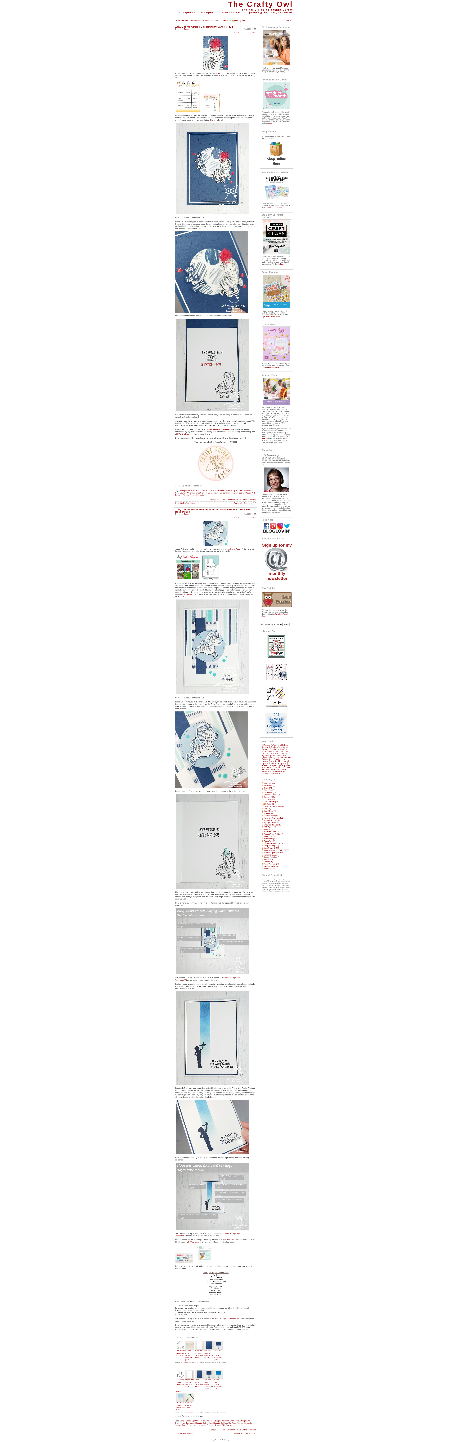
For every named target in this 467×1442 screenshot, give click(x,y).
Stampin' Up (185, 491)
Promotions (283, 753)
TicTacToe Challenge (225, 493)
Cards (211, 500)
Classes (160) (269, 797)
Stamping (252, 500)
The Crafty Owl (260, 4)
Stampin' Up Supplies (234, 491)
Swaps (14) (268, 859)
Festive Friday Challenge (219, 429)
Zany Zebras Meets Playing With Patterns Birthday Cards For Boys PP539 (212, 510)
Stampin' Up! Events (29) (273, 853)
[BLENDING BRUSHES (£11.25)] (189, 1394)
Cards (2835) (269, 790)
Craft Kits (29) (269, 799)
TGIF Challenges (192, 1242)
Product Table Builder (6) (273, 834)
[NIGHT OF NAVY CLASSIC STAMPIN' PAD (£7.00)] (218, 1342)
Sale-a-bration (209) (274, 843)
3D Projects (266, 745)
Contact (214, 21)
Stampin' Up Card (198, 491)
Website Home (182, 21)
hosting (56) (268, 813)
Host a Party (273, 753)
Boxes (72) (268, 788)
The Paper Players (234, 549)
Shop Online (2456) (271, 848)
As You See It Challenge (279, 745)
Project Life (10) (270, 836)
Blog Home (195, 21)
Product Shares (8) (271, 832)
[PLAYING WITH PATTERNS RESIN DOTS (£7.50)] (189, 1342)
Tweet (253, 33)
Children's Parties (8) (272, 795)
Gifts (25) (267, 809)
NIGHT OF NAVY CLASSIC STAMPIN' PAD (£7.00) (218, 1355)
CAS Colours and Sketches (278, 747)
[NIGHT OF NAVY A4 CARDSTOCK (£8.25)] (209, 1342)
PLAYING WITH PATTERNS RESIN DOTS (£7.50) (189, 1355)
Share (236, 33)
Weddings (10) (269, 869)
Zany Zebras (239, 493)
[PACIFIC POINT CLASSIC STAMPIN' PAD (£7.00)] (218, 1371)
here (213, 120)
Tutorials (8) (268, 862)
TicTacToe (219, 73)
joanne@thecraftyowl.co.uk (271, 12)
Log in (288, 21)
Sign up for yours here (270, 317)
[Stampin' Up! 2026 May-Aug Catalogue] (276, 65)
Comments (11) (250, 503)
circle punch (274, 749)
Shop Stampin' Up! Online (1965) (277, 850)
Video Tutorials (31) (271, 864)
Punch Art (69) (269, 841)
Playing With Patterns (223, 1425)
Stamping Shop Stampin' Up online (215, 1421)
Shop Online (220, 500)
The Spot (230, 1240)
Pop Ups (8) (268, 829)
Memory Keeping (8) (272, 820)
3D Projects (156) (271, 783)
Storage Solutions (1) (272, 857)
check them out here (274, 207)
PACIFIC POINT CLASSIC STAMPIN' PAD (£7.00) (218, 1384)
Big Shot (265, 747)
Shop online (248, 491)
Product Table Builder (189, 1362)
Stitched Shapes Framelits (193, 495)
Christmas (265, 749)
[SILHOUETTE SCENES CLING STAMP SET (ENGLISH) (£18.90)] (180, 1371)
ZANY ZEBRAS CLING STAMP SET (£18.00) (180, 1353)
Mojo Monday (186, 594)
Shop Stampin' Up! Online (206, 493)
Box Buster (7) (269, 786)
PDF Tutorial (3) (270, 827)
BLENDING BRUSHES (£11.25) (188, 1405)
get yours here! (273, 367)
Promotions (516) (270, 839)
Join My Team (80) (271, 816)
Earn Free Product (273, 751)
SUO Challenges (184, 434)
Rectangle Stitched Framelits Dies (274, 755)
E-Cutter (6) (269, 804)
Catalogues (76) (270, 793)
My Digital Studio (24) (272, 823)
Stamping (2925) (270, 855)
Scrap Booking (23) (271, 846)
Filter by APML (240, 21)
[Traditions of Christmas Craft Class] (276, 253)
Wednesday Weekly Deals (271, 773)
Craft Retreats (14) (271, 802)
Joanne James (183, 29)
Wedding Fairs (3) (271, 866)
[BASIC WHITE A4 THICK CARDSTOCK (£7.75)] (199, 1342)
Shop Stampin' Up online (185, 493)
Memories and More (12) (273, 818)
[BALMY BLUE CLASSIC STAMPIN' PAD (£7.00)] (180, 1394)
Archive (205, 21)
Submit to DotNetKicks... (185, 503)
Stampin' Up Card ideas (215, 491)
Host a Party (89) (270, 811)
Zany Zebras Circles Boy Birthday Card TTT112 (204, 27)
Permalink (238, 503)
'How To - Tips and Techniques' (227, 1319)
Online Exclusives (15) (273, 825)
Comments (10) (249, 1433)
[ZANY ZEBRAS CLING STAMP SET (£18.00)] (180, 1342)
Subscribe (226, 21)
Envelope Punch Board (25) (274, 806)
